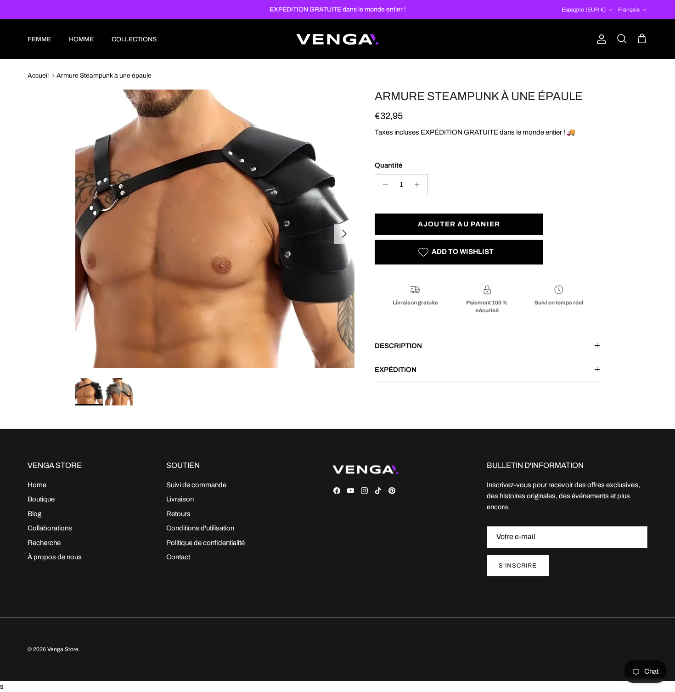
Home (37, 485)
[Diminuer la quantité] (383, 184)
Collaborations (50, 528)
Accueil (38, 76)
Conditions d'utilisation (200, 528)
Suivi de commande (196, 485)
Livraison (180, 499)
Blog (34, 514)
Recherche (44, 542)
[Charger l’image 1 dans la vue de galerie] (214, 229)
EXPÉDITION (395, 369)
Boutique (41, 499)
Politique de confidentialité (205, 542)
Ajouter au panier (459, 224)
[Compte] (599, 39)
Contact (178, 557)
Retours (178, 514)
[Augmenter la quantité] (419, 184)
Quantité (388, 165)
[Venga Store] (337, 39)
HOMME (81, 39)
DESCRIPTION (398, 345)
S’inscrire (518, 566)
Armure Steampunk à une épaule (104, 76)
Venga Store (63, 649)
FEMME (39, 39)
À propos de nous (55, 557)
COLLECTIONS (134, 39)
